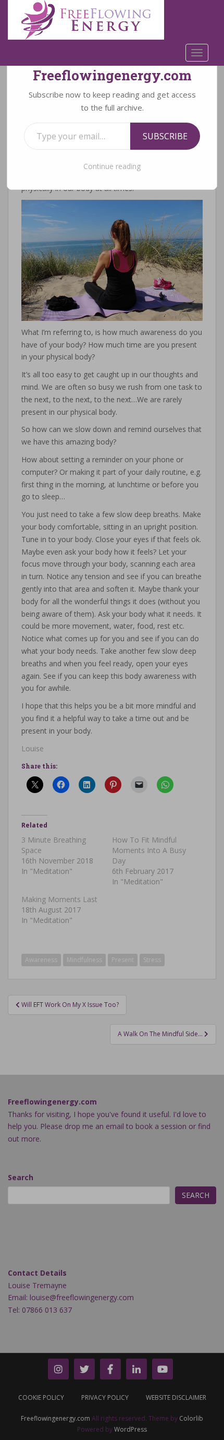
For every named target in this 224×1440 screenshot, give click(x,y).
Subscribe (165, 136)
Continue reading (112, 166)
